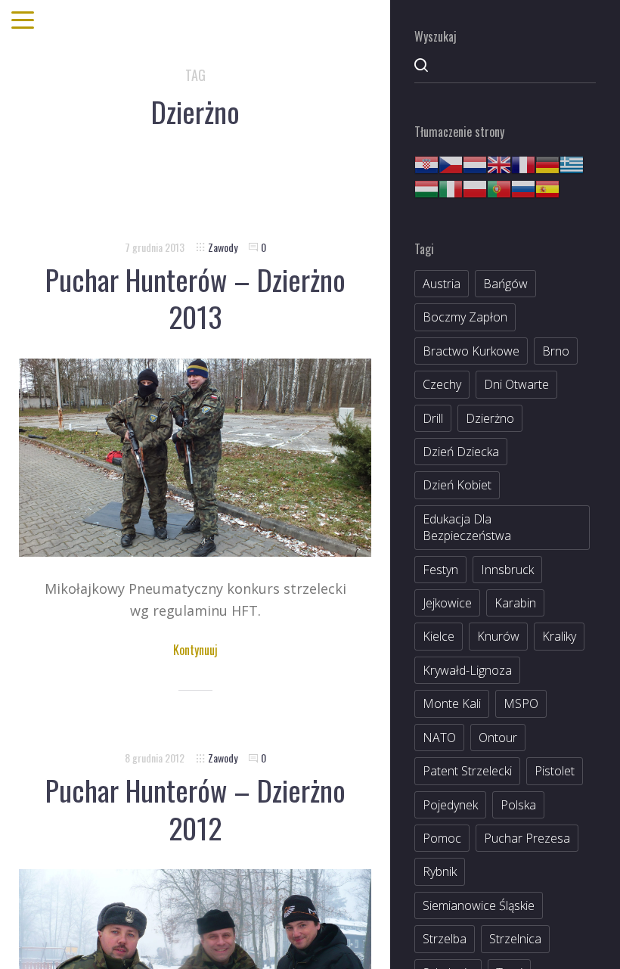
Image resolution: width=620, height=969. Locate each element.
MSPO (521, 703)
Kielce (438, 636)
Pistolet (555, 770)
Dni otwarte (516, 384)
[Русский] (523, 187)
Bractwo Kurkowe (471, 351)
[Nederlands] (475, 163)
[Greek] (572, 163)
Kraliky (559, 636)
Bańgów (505, 283)
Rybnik (440, 871)
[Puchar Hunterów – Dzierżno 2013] (195, 456)
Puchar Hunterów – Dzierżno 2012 (195, 808)
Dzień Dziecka (461, 451)
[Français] (523, 163)
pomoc (442, 838)
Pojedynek (450, 805)
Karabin (515, 603)
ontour (498, 737)
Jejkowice (447, 603)
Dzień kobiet (457, 485)
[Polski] (475, 187)
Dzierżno (490, 418)
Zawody (222, 247)
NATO (439, 737)
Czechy (442, 384)
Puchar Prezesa (527, 838)
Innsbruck (507, 569)
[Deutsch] (547, 163)
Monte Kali (452, 703)
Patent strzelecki (467, 770)
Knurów (498, 636)
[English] (499, 163)
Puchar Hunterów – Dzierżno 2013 (195, 297)
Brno (555, 351)
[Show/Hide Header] (22, 21)
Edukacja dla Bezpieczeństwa (467, 527)
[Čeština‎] (451, 163)
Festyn (440, 569)
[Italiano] (451, 187)
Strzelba (445, 938)
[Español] (547, 187)
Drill (433, 418)
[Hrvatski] (426, 163)
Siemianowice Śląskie (479, 905)
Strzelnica (515, 938)
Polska (518, 805)
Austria (441, 283)
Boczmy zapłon (465, 317)
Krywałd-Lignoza (467, 670)
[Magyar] (426, 187)
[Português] (499, 187)
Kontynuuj (195, 650)
